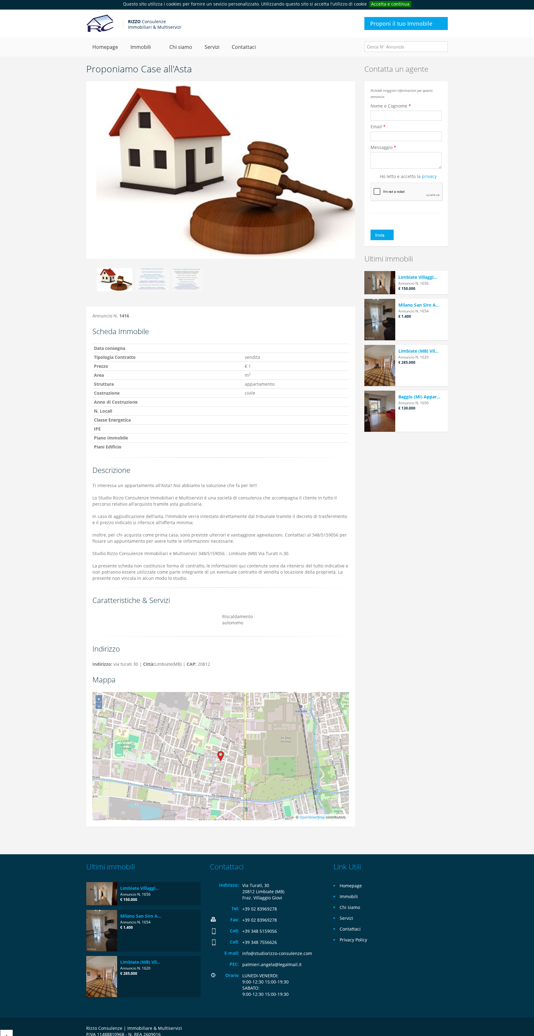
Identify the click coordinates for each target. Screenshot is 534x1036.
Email (378, 127)
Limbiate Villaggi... (417, 277)
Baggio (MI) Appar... (419, 397)
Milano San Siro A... (418, 305)
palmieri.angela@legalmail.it (272, 964)
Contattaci (244, 47)
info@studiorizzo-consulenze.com (277, 953)
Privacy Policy (353, 940)
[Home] (99, 23)
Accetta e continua (390, 4)
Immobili (349, 896)
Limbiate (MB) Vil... (418, 351)
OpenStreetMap (312, 817)
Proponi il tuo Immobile (401, 23)
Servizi (212, 47)
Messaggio (383, 147)
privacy (429, 176)
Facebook (431, 1029)
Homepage (105, 47)
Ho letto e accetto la (408, 176)
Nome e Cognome (391, 106)
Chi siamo (180, 47)
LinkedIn (444, 1029)
